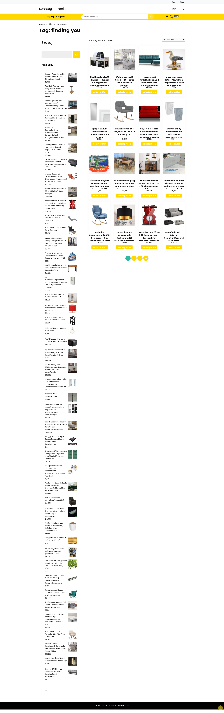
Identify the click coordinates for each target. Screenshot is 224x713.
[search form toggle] (183, 9)
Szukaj (47, 42)
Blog (173, 2)
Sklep (182, 2)
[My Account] (167, 16)
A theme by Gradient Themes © (112, 705)
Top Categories (58, 16)
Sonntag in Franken (53, 9)
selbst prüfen (99, 92)
